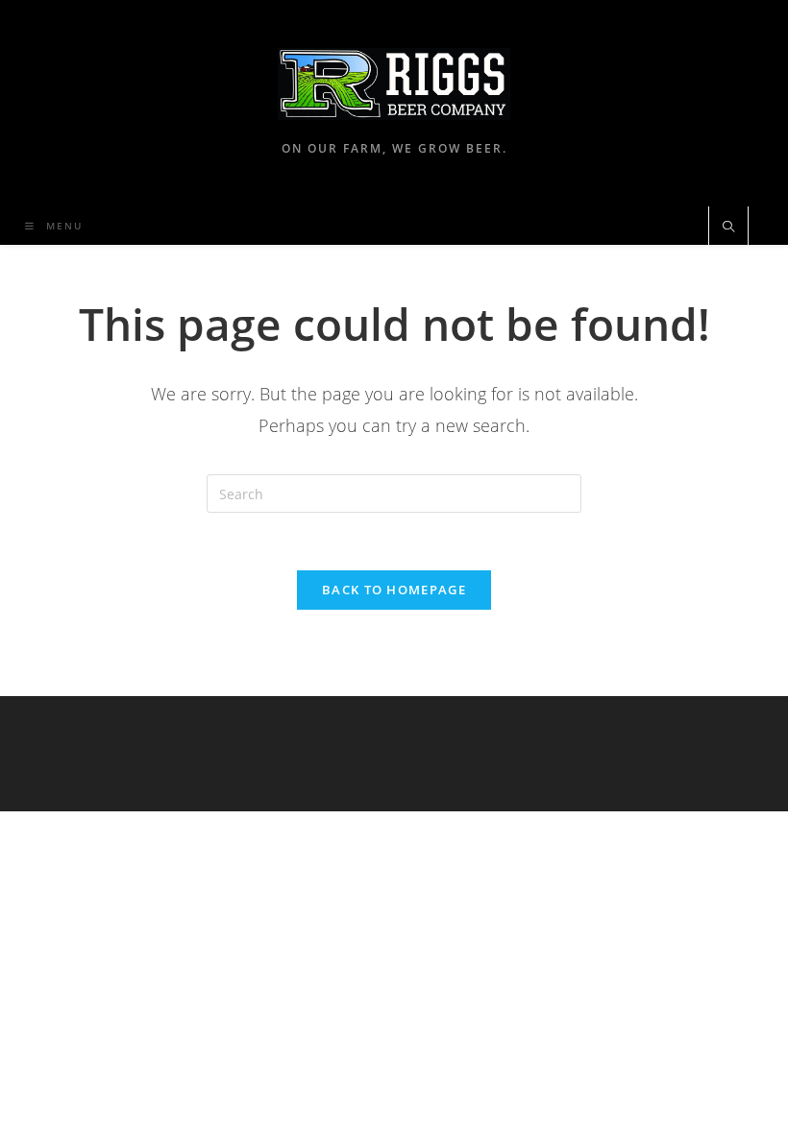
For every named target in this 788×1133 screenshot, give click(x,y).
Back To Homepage (394, 589)
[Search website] (728, 227)
